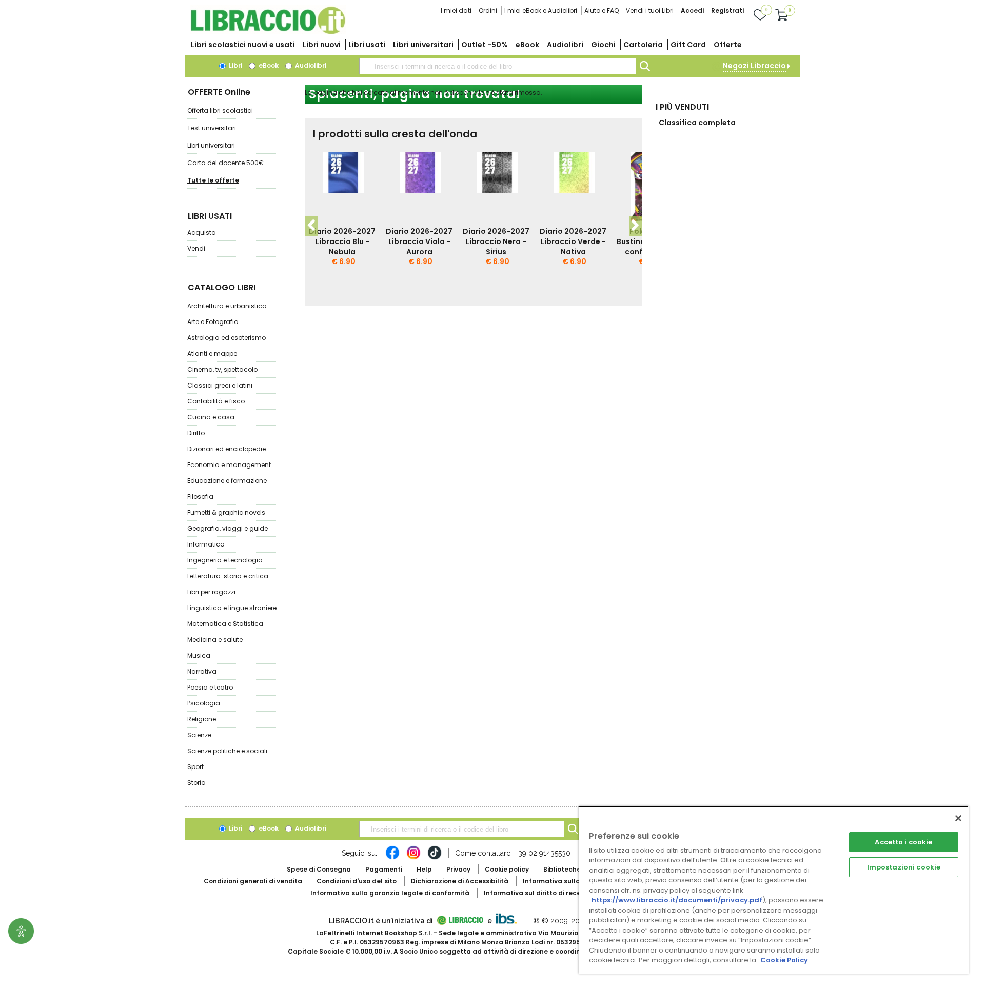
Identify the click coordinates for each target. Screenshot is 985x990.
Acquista (201, 232)
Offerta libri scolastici (220, 110)
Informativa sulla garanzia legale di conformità (389, 892)
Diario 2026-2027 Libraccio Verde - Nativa (573, 241)
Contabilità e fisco (216, 401)
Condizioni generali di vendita (253, 881)
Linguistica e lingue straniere (232, 607)
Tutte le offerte (213, 180)
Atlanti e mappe (212, 353)
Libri (234, 65)
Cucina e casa (210, 417)
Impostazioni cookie (903, 867)
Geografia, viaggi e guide (227, 528)
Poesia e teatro (210, 687)
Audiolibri (565, 44)
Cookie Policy (784, 960)
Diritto (196, 433)
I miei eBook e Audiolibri (540, 10)
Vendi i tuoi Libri (650, 10)
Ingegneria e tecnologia (225, 560)
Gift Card (688, 44)
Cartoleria (643, 44)
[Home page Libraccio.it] (268, 32)
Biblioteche (562, 869)
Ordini (488, 10)
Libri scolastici (243, 44)
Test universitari (211, 128)
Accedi (692, 10)
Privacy (458, 869)
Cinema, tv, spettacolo (222, 369)
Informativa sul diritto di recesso (538, 892)
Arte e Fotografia (213, 321)
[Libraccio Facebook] (392, 857)
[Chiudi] (958, 818)
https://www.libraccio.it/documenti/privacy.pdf (677, 900)
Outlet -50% (484, 44)
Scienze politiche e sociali (227, 750)
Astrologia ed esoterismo (226, 337)
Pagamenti (383, 869)
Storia (196, 782)
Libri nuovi (322, 44)
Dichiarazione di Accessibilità (459, 881)
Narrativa (201, 671)
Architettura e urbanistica (227, 305)
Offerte (728, 44)
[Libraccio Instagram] (413, 857)
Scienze (199, 735)
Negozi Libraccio (754, 65)
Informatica (206, 544)
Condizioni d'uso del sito (357, 881)
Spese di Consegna (319, 869)
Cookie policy (507, 869)
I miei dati (456, 10)
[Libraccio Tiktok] (434, 857)
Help (424, 869)
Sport (195, 766)
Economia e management (229, 464)
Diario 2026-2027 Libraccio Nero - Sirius (496, 241)
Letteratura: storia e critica (227, 576)
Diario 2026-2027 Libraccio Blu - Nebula (342, 241)
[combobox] (497, 66)
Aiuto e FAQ (601, 10)
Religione (201, 719)
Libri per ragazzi (211, 592)
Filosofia (200, 496)
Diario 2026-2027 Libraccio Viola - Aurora (419, 241)
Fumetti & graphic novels (226, 512)
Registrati (727, 10)
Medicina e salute (215, 639)
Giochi (603, 44)
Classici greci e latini (219, 385)
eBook (527, 44)
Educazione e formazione (227, 480)
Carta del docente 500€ (225, 162)
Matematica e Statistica (225, 623)
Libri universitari (423, 44)
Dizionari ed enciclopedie (226, 449)
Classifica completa (697, 122)
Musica (198, 655)
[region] (774, 890)
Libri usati (366, 44)
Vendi (196, 248)
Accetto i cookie (903, 842)
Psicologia (203, 703)
